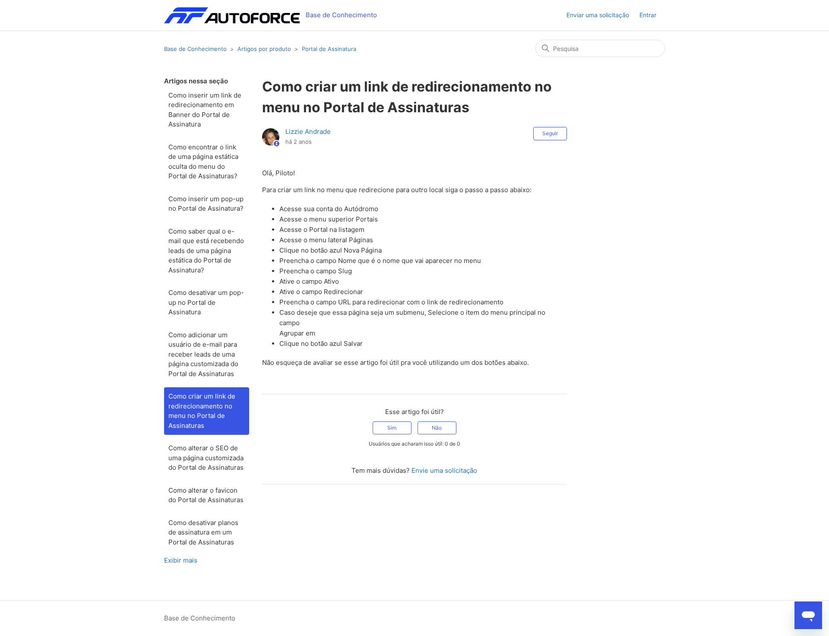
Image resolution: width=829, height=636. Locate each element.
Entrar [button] (647, 15)
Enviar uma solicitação (597, 15)
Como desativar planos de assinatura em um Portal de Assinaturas (203, 532)
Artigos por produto (264, 48)
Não (437, 427)
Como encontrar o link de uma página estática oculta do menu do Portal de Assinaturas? (203, 161)
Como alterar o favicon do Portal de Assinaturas (206, 495)
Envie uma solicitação (444, 470)
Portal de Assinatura (329, 48)
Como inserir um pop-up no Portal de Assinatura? (206, 204)
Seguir (550, 133)
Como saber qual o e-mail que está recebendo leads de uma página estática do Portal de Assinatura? (206, 250)
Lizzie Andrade (308, 131)
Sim (391, 427)
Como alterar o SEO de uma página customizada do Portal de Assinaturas (206, 457)
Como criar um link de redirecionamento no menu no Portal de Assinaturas (201, 411)
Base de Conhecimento (195, 48)
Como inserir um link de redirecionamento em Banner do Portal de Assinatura (204, 110)
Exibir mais (180, 560)
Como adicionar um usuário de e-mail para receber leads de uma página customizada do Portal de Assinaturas (203, 354)
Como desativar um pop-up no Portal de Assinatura (206, 302)
